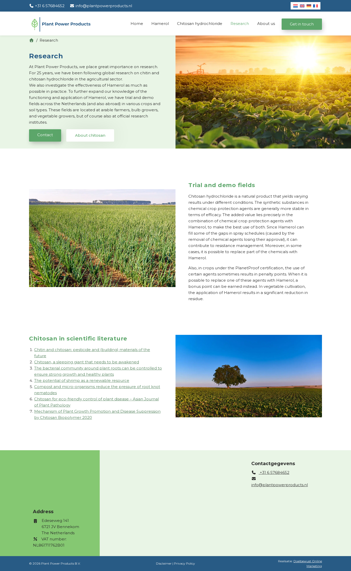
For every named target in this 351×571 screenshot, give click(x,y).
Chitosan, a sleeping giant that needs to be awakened (86, 362)
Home (137, 23)
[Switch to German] (309, 5)
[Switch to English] (302, 5)
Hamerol (160, 23)
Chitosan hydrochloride (199, 23)
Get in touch (302, 24)
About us (266, 23)
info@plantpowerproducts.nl (279, 484)
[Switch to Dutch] (295, 5)
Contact (45, 134)
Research (239, 23)
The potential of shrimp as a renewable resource (81, 380)
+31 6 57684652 (274, 472)
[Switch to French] (315, 5)
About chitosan (90, 135)
